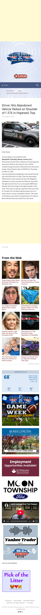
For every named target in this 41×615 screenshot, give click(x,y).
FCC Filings (30, 603)
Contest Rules (17, 600)
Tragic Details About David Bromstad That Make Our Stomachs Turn (11, 282)
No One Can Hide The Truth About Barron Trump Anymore (30, 282)
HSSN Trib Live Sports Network (15, 603)
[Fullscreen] (37, 521)
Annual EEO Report (28, 600)
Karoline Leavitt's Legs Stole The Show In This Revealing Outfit (9, 333)
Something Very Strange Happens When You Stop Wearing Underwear (29, 307)
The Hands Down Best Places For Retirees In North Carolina (9, 358)
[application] (20, 512)
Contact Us (8, 600)
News (6, 247)
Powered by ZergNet (33, 363)
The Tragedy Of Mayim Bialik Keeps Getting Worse (9, 307)
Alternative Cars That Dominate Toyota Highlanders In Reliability (29, 333)
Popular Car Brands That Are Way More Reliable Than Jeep (29, 358)
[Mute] (34, 521)
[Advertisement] (20, 20)
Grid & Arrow (21, 609)
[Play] (4, 521)
